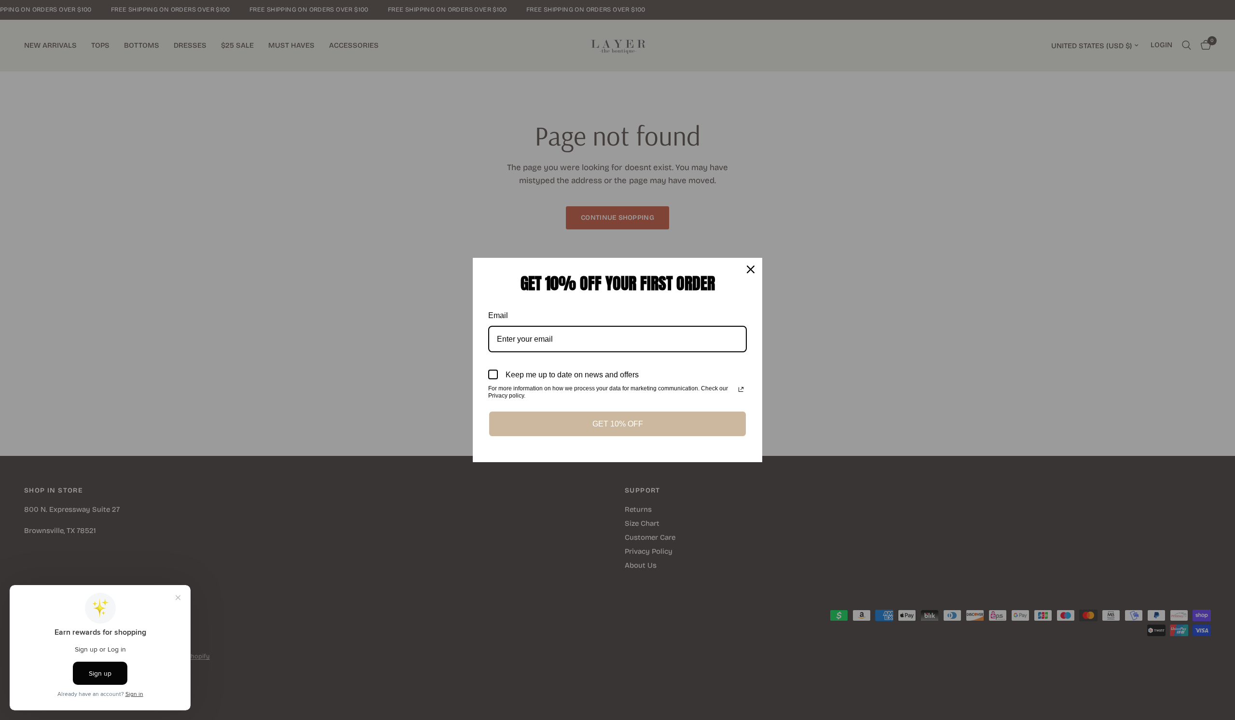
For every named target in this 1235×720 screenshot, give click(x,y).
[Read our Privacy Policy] (741, 389)
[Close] (750, 269)
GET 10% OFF (617, 424)
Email (498, 315)
